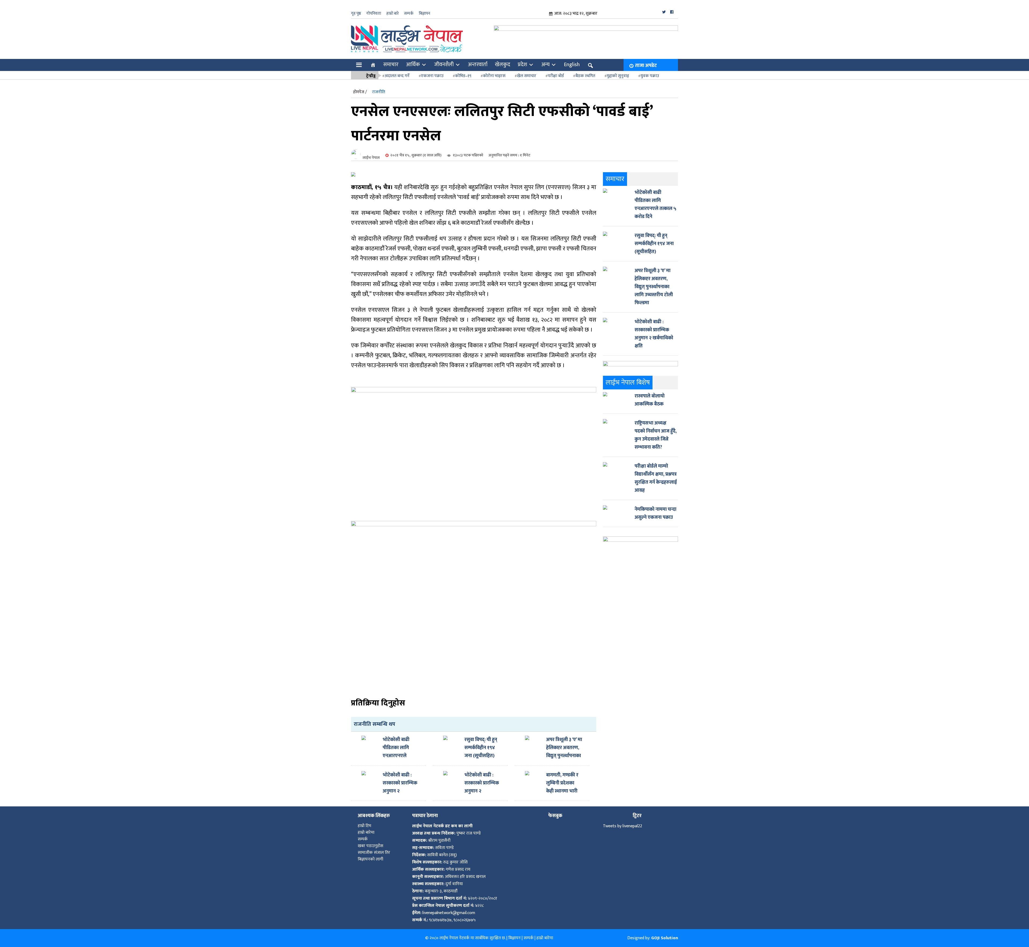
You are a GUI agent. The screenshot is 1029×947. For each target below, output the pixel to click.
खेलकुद (502, 64)
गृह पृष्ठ (356, 13)
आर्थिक (413, 64)
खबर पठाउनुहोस (370, 846)
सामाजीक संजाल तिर (374, 852)
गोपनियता (373, 13)
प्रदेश (522, 64)
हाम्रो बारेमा (366, 832)
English (572, 64)
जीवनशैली (444, 64)
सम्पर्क (408, 13)
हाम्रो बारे (392, 13)
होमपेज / (360, 92)
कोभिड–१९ (463, 76)
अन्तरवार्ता (477, 64)
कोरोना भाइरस (494, 76)
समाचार (390, 64)
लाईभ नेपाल (371, 158)
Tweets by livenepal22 (622, 826)
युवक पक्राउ (649, 76)
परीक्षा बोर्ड (556, 76)
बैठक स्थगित (585, 76)
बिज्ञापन (424, 13)
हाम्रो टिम (364, 825)
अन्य (545, 64)
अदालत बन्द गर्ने (397, 76)
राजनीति (378, 92)
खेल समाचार (526, 76)
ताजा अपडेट (646, 66)
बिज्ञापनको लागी (370, 859)
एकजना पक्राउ (432, 76)
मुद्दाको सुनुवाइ (618, 76)
